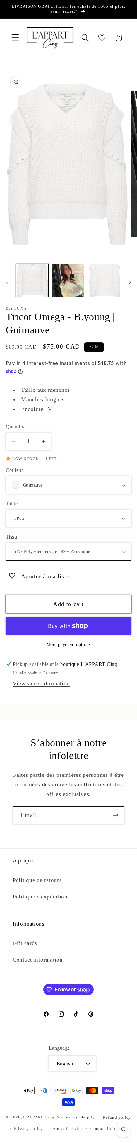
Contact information (38, 960)
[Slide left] (7, 282)
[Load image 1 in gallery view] (32, 280)
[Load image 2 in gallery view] (68, 280)
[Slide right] (130, 282)
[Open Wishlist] (101, 37)
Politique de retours (37, 880)
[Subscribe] (115, 815)
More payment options (69, 644)
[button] (15, 37)
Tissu (11, 537)
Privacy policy (28, 1128)
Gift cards (25, 943)
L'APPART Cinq (38, 1117)
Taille (12, 503)
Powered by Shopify (75, 1117)
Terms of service (67, 1128)
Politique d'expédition (40, 897)
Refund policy (117, 1117)
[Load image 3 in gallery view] (104, 280)
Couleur (14, 470)
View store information (41, 683)
